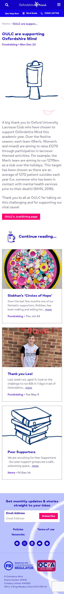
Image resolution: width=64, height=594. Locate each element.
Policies (18, 529)
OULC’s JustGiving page (21, 216)
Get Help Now (12, 13)
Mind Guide (31, 13)
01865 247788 (52, 13)
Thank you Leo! (20, 374)
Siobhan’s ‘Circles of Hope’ (30, 296)
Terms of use (45, 529)
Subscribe (48, 516)
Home (6, 23)
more (48, 309)
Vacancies (18, 534)
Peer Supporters (21, 452)
